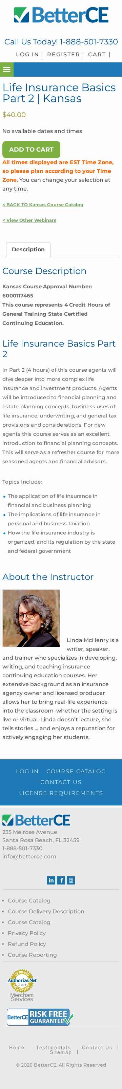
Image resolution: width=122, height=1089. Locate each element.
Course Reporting (32, 955)
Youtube (71, 880)
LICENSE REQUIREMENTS (61, 793)
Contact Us (97, 1047)
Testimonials (53, 1047)
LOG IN (27, 771)
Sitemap (61, 1052)
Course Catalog (29, 900)
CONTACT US (61, 782)
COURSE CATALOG (76, 771)
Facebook (61, 880)
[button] (7, 69)
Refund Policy (27, 944)
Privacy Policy (27, 933)
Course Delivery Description (46, 911)
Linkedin (51, 880)
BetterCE (61, 15)
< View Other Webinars (29, 220)
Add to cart (31, 149)
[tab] (28, 249)
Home (17, 1047)
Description (28, 249)
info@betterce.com (29, 856)
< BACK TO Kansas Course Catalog (42, 204)
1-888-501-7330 (89, 41)
